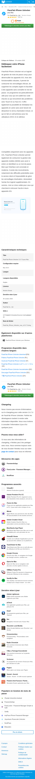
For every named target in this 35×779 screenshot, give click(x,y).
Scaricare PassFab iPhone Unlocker (13, 361)
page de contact (7, 452)
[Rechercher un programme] (29, 2)
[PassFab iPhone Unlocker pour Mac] (3, 13)
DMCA (20, 762)
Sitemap (4, 754)
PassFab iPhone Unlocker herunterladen (15, 369)
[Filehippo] (6, 2)
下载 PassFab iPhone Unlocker (11, 376)
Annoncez (4, 750)
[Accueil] (2, 7)
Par (14, 15)
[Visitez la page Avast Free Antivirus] (17, 21)
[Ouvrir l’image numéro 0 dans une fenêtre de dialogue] (15, 205)
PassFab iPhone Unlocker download (13, 354)
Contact (4, 747)
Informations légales (25, 758)
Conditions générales (25, 743)
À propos (4, 743)
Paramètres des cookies (23, 766)
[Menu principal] (33, 2)
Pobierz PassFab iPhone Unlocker (12, 357)
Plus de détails (17, 732)
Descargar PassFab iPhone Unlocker (13, 372)
